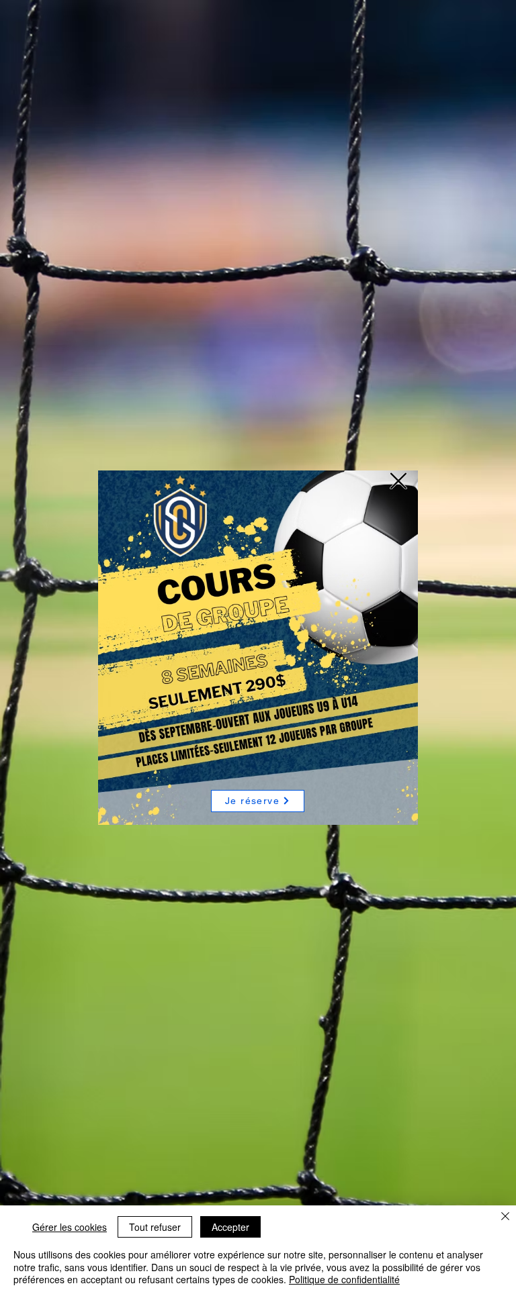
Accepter (230, 1227)
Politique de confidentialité (344, 1279)
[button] (398, 480)
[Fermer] (505, 1217)
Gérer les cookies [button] (69, 1227)
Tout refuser (155, 1227)
